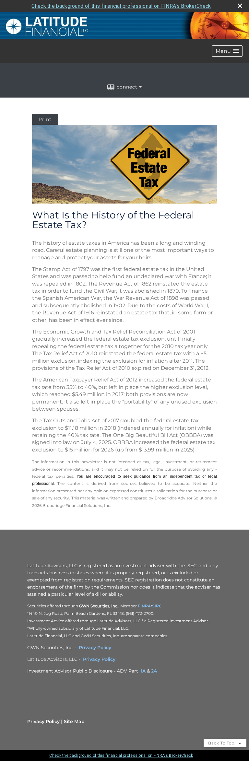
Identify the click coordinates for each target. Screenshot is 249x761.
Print (45, 119)
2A (154, 671)
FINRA (144, 605)
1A (143, 671)
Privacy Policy (95, 647)
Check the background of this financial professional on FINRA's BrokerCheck (121, 6)
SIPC (157, 605)
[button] (227, 51)
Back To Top (222, 743)
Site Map (74, 721)
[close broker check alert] (240, 5)
